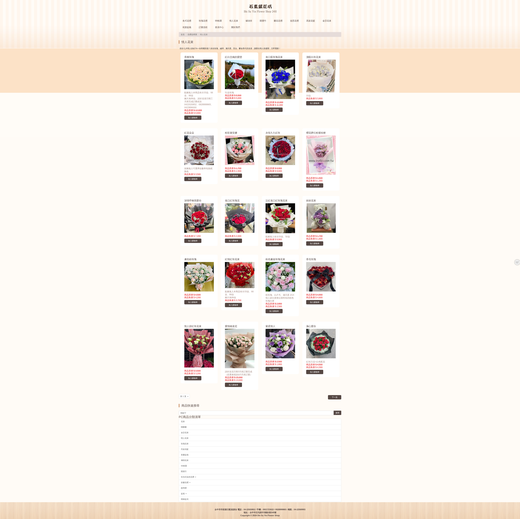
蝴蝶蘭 (184, 427)
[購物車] (517, 262)
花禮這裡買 (192, 34)
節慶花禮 (185, 482)
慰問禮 (184, 488)
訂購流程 (203, 27)
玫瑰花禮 (203, 21)
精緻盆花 (184, 499)
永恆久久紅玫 (273, 132)
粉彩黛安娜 (231, 132)
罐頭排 (249, 21)
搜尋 (337, 413)
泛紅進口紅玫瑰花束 (276, 200)
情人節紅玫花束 (192, 326)
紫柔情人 (270, 326)
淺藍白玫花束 (313, 57)
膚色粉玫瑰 (190, 259)
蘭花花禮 (278, 21)
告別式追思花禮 (188, 477)
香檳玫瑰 (189, 57)
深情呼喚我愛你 (192, 200)
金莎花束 (327, 21)
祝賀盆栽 (187, 27)
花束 (183, 421)
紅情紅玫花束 (232, 259)
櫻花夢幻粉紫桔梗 (316, 132)
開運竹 (263, 21)
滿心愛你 (311, 326)
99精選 (218, 21)
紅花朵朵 (189, 132)
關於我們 (235, 27)
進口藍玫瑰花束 (274, 57)
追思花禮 (294, 21)
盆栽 (183, 493)
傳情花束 (184, 460)
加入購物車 (193, 118)
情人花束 (233, 21)
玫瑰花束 (184, 444)
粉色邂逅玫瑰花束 (275, 259)
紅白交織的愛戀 (233, 57)
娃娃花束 (311, 200)
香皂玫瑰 (311, 259)
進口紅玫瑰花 (232, 200)
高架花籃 (310, 21)
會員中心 (219, 27)
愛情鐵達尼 (231, 326)
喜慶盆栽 (184, 455)
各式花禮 (187, 21)
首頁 (183, 34)
